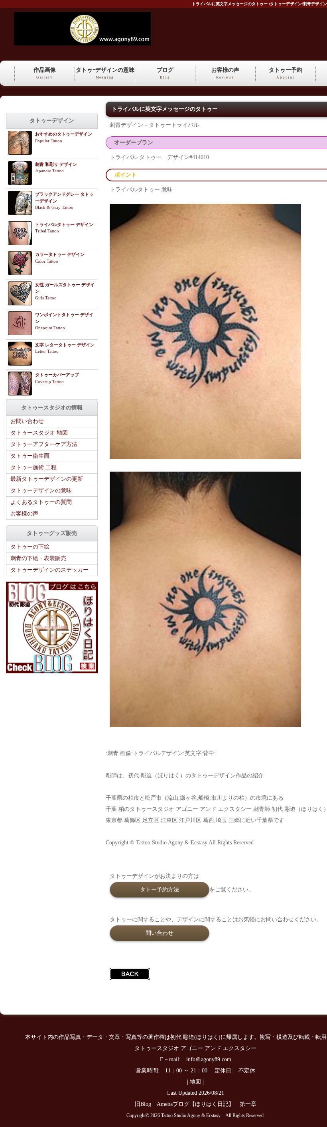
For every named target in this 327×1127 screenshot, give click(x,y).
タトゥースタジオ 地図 (39, 433)
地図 (195, 1082)
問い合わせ (159, 933)
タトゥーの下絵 (29, 547)
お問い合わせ (27, 421)
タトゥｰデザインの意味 (105, 73)
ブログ (165, 73)
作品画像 (44, 73)
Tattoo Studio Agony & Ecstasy (191, 1115)
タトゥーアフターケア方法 (43, 444)
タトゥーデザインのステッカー (49, 570)
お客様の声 (225, 73)
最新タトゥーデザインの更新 (46, 479)
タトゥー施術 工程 (33, 467)
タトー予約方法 (159, 889)
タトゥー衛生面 (29, 456)
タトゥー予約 (285, 73)
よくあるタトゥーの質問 (41, 502)
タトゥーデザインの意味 (41, 491)
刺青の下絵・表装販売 (38, 558)
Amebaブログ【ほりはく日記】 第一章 (209, 1104)
